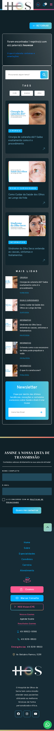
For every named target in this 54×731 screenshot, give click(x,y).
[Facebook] (18, 714)
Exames (30, 589)
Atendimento (27, 570)
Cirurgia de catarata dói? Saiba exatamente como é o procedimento (34, 285)
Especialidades (27, 553)
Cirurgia (24, 278)
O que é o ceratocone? (30, 370)
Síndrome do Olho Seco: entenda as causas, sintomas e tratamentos (34, 328)
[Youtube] (35, 714)
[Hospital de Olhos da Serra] (17, 6)
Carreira (27, 565)
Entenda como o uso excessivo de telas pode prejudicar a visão (34, 350)
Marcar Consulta (27, 598)
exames (27, 93)
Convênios (27, 559)
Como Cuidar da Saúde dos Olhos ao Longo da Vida (32, 306)
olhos (40, 93)
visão (15, 93)
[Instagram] (27, 714)
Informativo (25, 320)
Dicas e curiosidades (29, 300)
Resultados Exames (27, 624)
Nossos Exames (27, 614)
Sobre (27, 548)
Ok (27, 473)
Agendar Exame (27, 619)
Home (27, 542)
